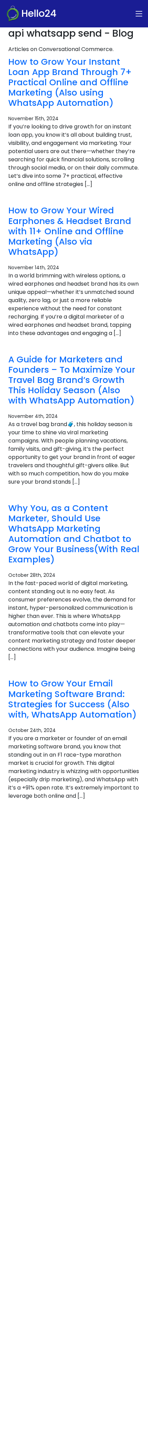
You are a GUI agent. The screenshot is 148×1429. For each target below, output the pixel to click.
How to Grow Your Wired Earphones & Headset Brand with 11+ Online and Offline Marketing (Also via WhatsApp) (69, 231)
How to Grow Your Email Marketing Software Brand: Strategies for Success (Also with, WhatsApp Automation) (72, 699)
